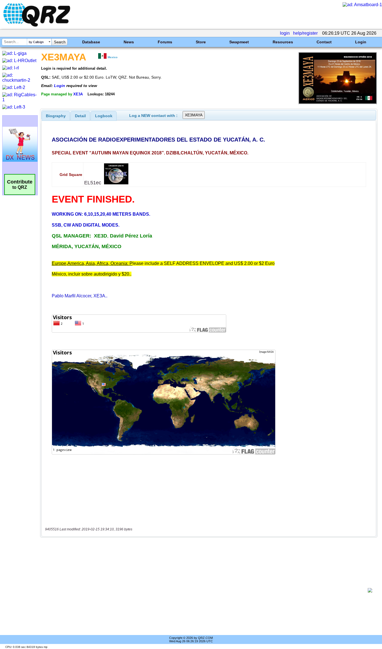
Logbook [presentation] (103, 116)
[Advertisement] (206, 590)
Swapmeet (239, 42)
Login (360, 42)
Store (201, 42)
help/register (305, 33)
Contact (324, 42)
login (285, 33)
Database (91, 42)
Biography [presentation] (56, 116)
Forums (165, 42)
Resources (283, 42)
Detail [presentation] (80, 116)
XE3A (78, 94)
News (129, 42)
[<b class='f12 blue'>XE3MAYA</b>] (337, 102)
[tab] (56, 116)
